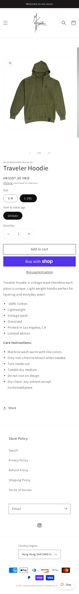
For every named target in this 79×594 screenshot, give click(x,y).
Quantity (8, 225)
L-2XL (28, 198)
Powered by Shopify (54, 585)
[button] (5, 23)
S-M (10, 198)
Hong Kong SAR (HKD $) (37, 554)
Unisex (13, 216)
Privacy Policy (18, 460)
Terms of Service (20, 490)
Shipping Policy (20, 480)
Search (13, 450)
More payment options (39, 272)
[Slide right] (49, 153)
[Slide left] (30, 153)
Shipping (8, 183)
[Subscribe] (65, 509)
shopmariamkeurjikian (33, 585)
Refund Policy (18, 470)
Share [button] (12, 408)
